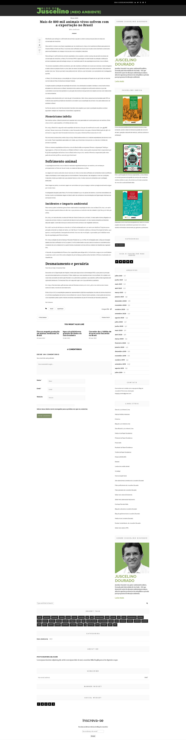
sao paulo (73, 624)
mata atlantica (103, 621)
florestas (52, 621)
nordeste (130, 621)
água (110, 624)
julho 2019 (118, 372)
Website (40, 397)
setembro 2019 (120, 364)
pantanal (144, 621)
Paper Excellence (127, 433)
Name (39, 380)
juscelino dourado (91, 621)
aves (92, 617)
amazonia (54, 617)
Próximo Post (105, 317)
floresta (45, 621)
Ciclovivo (117, 419)
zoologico (103, 624)
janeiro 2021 (119, 297)
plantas (51, 624)
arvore (68, 617)
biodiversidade (99, 617)
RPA (127, 528)
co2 (119, 617)
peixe (39, 624)
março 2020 (119, 339)
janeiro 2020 (119, 347)
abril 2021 (118, 288)
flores (39, 621)
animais (62, 617)
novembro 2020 (120, 305)
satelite (80, 624)
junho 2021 (119, 280)
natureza (122, 621)
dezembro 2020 (121, 301)
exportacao (60, 308)
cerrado (113, 617)
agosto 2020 (119, 318)
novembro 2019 (120, 356)
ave (87, 617)
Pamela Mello (124, 504)
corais (124, 617)
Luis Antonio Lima (124, 409)
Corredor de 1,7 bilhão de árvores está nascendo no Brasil (100, 333)
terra (97, 624)
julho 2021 (118, 276)
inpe (83, 621)
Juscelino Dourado (138, 480)
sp (85, 624)
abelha (39, 617)
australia (81, 617)
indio (78, 621)
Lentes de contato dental (122, 466)
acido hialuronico (130, 499)
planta (44, 624)
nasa (116, 621)
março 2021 (119, 292)
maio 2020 (118, 330)
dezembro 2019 (120, 351)
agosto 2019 (119, 368)
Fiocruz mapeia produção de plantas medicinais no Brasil (48, 333)
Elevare (117, 461)
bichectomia (128, 495)
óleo (115, 624)
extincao (140, 617)
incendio (65, 621)
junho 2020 (119, 326)
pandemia (137, 621)
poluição (57, 624)
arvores (74, 617)
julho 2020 (119, 322)
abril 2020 (118, 334)
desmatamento (132, 617)
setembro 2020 (120, 313)
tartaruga (91, 624)
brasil (51, 308)
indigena (72, 621)
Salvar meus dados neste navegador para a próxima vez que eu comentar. (62, 409)
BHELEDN (123, 457)
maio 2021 (118, 284)
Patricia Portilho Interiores (122, 414)
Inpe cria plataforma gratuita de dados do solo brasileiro (72, 333)
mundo (111, 621)
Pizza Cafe (118, 442)
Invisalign (117, 471)
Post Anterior (43, 317)
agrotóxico (47, 617)
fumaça (59, 621)
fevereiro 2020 (120, 343)
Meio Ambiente (74, 29)
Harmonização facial (121, 476)
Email (39, 388)
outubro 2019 (120, 360)
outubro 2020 (120, 309)
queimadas (65, 624)
